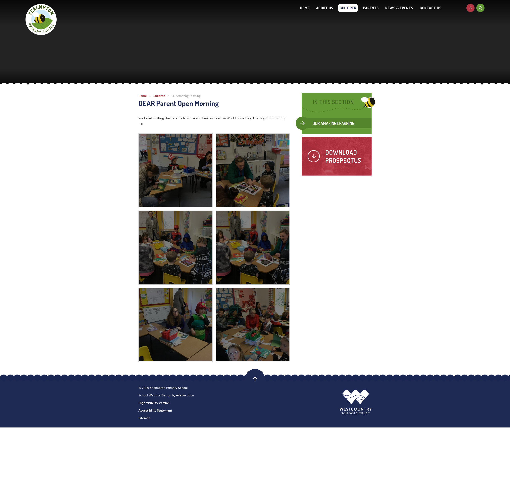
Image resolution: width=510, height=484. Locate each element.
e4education (185, 395)
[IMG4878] (175, 170)
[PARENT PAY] (470, 8)
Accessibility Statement (155, 410)
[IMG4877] (252, 170)
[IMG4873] (175, 324)
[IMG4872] (252, 324)
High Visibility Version (154, 403)
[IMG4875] (252, 247)
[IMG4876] (175, 247)
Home (142, 96)
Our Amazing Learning (186, 96)
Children (159, 96)
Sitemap (144, 418)
